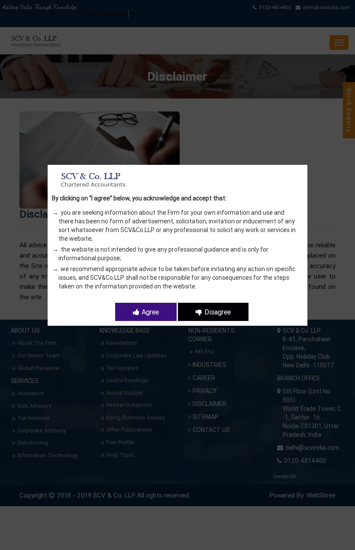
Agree (150, 312)
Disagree (217, 312)
